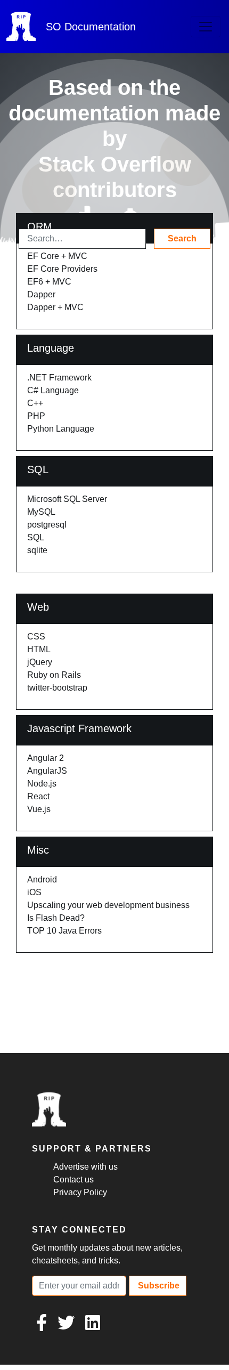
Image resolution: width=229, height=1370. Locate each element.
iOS (34, 892)
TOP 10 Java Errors (64, 930)
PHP (36, 415)
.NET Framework (59, 377)
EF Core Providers (62, 268)
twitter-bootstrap (57, 687)
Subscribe (157, 1285)
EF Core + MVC (57, 256)
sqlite (37, 550)
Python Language (60, 428)
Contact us (73, 1179)
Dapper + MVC (55, 307)
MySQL (41, 511)
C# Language (53, 390)
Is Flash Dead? (56, 917)
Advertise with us (85, 1166)
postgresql (47, 524)
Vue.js (39, 809)
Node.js (41, 783)
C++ (35, 403)
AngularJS (47, 770)
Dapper (41, 294)
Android (42, 879)
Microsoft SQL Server (67, 499)
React (38, 796)
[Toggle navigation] (205, 26)
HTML (39, 649)
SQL (35, 537)
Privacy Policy (80, 1192)
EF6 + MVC (49, 281)
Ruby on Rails (54, 674)
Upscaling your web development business (108, 905)
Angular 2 (45, 758)
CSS (36, 636)
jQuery (39, 662)
